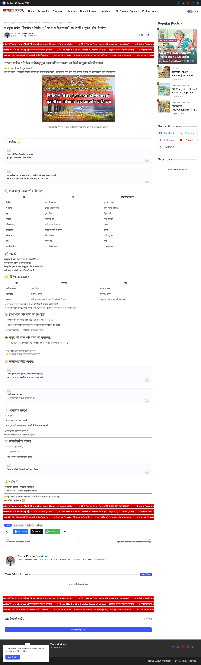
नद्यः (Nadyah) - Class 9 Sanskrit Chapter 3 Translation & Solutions (184, 91)
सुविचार (13, 22)
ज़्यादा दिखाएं (146, 574)
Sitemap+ (193, 661)
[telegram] (197, 3)
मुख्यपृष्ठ (6, 22)
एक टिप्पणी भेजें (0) (78, 630)
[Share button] (64, 531)
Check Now (22, 651)
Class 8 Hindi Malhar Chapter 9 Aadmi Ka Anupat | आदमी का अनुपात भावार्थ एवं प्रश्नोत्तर (128, 50)
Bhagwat (57, 11)
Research (42, 11)
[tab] (31, 11)
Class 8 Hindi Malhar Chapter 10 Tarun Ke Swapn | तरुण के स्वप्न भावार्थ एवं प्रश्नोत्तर (47, 50)
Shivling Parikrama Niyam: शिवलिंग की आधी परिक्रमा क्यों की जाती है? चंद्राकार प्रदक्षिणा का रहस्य (140, 44)
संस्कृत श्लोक (18, 525)
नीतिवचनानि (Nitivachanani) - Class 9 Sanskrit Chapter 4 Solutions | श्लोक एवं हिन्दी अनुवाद (184, 108)
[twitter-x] (183, 3)
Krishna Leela (149, 11)
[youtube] (188, 3)
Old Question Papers (126, 11)
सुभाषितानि (30, 525)
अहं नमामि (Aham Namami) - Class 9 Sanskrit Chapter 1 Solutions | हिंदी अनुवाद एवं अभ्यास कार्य (184, 74)
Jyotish (71, 11)
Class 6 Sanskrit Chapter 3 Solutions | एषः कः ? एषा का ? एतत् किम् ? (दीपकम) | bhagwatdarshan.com (147, 55)
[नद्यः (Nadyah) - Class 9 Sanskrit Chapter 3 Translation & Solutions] (164, 89)
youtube (189, 140)
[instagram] (193, 3)
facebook (169, 133)
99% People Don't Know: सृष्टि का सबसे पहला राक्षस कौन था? (71, 44)
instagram (169, 140)
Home (31, 11)
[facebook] (178, 3)
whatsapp (190, 133)
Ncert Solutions (88, 11)
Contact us (167, 661)
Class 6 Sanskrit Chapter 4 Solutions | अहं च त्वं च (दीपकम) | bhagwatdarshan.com (57, 55)
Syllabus (105, 11)
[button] (190, 11)
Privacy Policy (180, 661)
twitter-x (169, 147)
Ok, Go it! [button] (12, 657)
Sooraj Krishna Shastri (31, 556)
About (158, 661)
